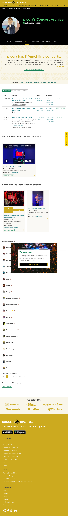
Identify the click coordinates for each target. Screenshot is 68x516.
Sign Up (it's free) (33, 264)
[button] (33, 252)
